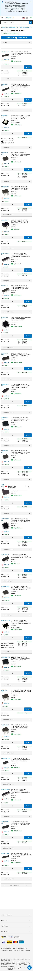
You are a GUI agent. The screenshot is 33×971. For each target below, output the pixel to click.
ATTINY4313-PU (5, 789)
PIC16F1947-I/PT (5, 657)
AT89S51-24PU (5, 853)
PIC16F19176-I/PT (4, 153)
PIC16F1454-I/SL (5, 758)
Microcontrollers (24, 27)
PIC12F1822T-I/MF (4, 116)
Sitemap (27, 950)
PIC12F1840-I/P (5, 220)
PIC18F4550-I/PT (4, 451)
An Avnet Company (6, 959)
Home (3, 27)
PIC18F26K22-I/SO (5, 353)
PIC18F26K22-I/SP (5, 385)
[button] (2, 18)
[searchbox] (15, 22)
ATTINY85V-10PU (4, 691)
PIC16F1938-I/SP (4, 84)
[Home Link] (13, 18)
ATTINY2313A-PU (5, 254)
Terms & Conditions (6, 950)
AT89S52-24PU (5, 52)
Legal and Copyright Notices (19, 948)
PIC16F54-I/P (4, 286)
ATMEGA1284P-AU (5, 587)
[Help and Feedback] (29, 967)
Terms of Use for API (18, 950)
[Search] (30, 22)
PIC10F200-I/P (5, 725)
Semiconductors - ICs (12, 27)
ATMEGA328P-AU (5, 519)
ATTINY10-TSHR (5, 620)
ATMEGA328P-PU (5, 822)
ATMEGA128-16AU (4, 418)
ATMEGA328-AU (5, 317)
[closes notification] (31, 2)
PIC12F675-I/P (5, 186)
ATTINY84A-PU (5, 554)
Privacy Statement (6, 948)
